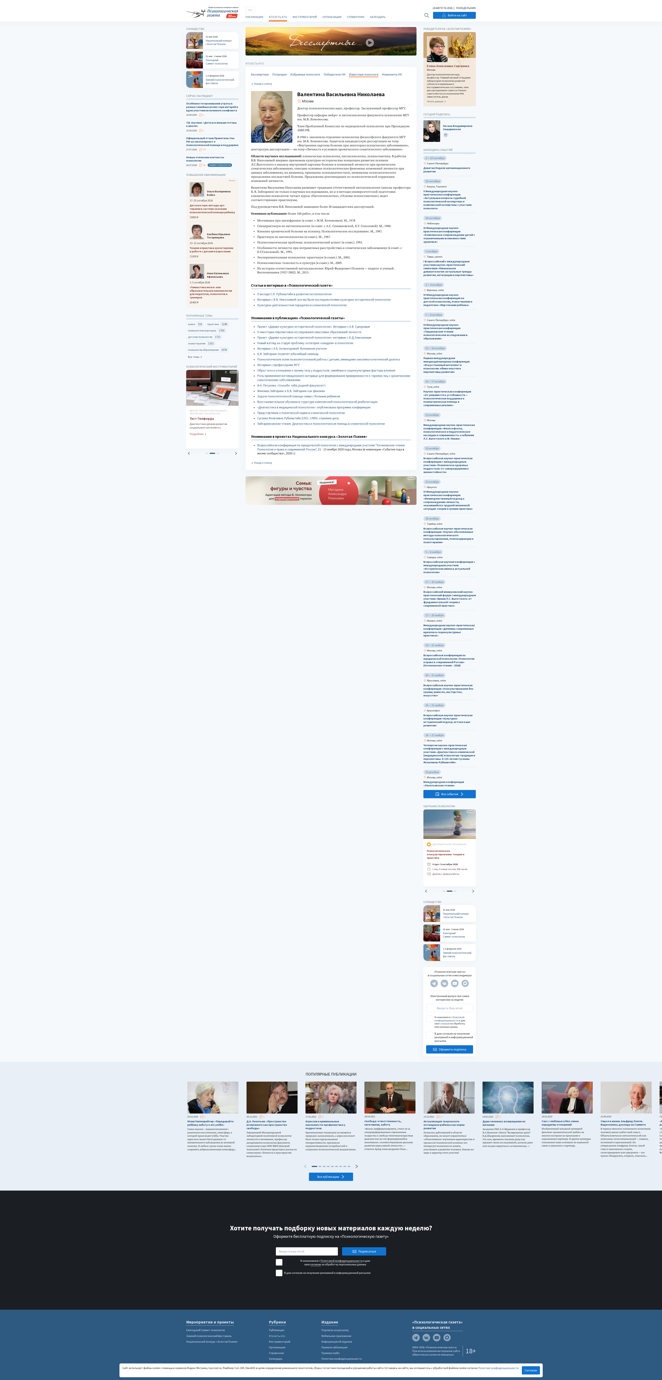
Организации (332, 17)
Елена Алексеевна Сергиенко (448, 66)
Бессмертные (260, 74)
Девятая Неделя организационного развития (446, 170)
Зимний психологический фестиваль (209, 1336)
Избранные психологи (305, 74)
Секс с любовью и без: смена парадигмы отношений (560, 1123)
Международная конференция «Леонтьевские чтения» (443, 783)
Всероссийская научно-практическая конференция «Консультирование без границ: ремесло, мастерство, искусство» (448, 690)
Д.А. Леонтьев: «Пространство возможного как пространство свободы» (267, 1125)
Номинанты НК (392, 74)
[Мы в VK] (444, 983)
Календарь (377, 17)
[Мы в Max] (465, 983)
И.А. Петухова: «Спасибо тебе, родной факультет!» (291, 385)
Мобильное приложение (336, 1336)
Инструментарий (305, 17)
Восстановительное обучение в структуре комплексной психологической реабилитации (317, 402)
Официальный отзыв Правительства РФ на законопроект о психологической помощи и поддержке (212, 142)
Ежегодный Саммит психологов (205, 1330)
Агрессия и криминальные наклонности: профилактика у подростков (325, 1125)
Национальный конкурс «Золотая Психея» (212, 1341)
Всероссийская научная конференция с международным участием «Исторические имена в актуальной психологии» (449, 567)
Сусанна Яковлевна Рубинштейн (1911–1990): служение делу (298, 418)
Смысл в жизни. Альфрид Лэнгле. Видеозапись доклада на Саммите (623, 1123)
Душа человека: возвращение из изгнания (504, 1123)
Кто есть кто (278, 17)
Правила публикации (334, 1347)
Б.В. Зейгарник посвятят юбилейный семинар (287, 354)
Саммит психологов (220, 165)
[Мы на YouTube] (455, 983)
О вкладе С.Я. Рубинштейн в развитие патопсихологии (294, 294)
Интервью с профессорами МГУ (278, 365)
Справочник (355, 17)
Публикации (254, 17)
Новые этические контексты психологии (205, 159)
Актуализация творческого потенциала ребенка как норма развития (444, 1125)
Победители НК (334, 74)
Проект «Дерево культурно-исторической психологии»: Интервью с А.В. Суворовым (313, 327)
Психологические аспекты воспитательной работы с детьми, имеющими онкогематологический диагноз (328, 359)
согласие (445, 1023)
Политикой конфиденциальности (449, 1019)
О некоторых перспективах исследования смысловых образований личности (309, 332)
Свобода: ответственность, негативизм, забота (383, 1123)
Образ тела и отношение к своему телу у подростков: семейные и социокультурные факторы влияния (326, 370)
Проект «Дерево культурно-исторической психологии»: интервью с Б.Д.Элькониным (314, 337)
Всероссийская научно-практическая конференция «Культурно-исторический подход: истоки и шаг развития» (448, 720)
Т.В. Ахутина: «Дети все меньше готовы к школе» (211, 124)
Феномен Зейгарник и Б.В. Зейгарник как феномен (291, 391)
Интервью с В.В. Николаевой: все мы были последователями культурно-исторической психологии (324, 299)
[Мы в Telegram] (434, 983)
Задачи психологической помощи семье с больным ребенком (298, 396)
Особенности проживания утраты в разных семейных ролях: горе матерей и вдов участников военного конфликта (212, 107)
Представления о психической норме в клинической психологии (301, 413)
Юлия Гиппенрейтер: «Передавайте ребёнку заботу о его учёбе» (210, 1123)
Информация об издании (336, 1341)
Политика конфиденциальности (341, 1358)
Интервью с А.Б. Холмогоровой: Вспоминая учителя (292, 348)
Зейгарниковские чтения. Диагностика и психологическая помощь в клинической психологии (321, 424)
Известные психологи (363, 74)
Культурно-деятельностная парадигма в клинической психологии (302, 305)
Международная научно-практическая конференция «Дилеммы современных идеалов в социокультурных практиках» (449, 630)
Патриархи (279, 74)
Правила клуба (330, 1353)
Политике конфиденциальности (498, 1368)
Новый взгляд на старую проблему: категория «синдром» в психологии (305, 343)
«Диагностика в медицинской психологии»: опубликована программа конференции (313, 407)
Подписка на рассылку (335, 1330)
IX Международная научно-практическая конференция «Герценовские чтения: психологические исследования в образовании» (445, 331)
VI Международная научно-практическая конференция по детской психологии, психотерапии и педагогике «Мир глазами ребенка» (447, 300)
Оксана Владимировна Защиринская (457, 127)
